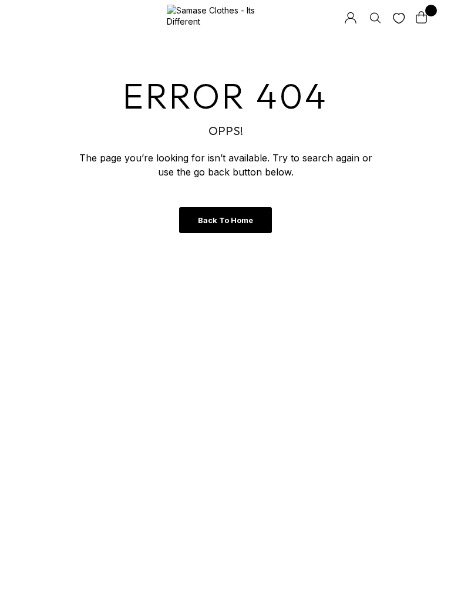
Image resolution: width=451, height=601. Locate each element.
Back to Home (225, 220)
